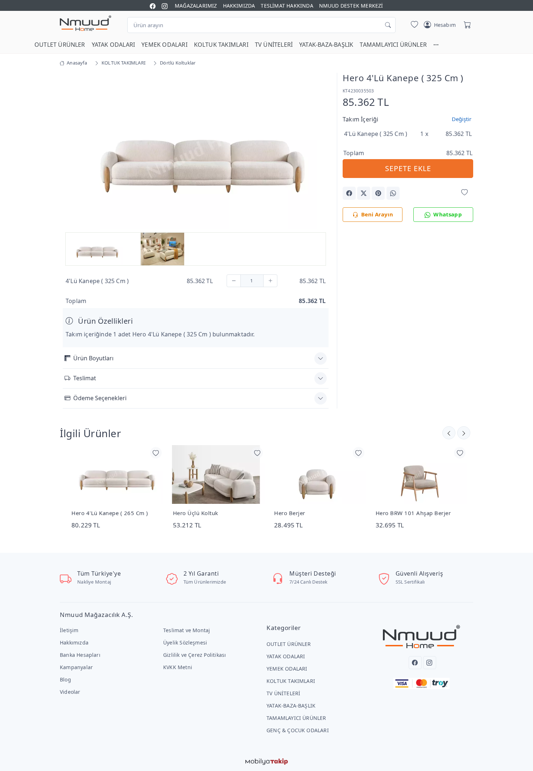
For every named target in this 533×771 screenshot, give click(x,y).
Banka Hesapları (80, 654)
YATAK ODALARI (113, 45)
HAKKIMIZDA (239, 5)
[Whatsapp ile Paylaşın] (393, 193)
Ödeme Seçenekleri (100, 398)
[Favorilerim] (413, 25)
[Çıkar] (234, 280)
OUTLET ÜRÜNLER (59, 45)
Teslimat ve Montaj (186, 630)
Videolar (70, 691)
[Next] (319, 152)
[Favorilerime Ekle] (464, 193)
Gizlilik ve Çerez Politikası (194, 654)
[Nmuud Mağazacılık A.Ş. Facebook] (153, 5)
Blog (65, 679)
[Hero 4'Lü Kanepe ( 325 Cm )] (196, 150)
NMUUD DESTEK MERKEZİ (351, 5)
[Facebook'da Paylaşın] (349, 193)
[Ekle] (270, 280)
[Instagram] (429, 662)
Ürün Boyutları (93, 358)
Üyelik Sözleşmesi (185, 642)
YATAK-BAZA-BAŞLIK (326, 45)
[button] (439, 44)
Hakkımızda (74, 642)
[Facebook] (415, 662)
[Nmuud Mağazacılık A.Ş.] (85, 23)
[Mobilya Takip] (266, 761)
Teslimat (84, 378)
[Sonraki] (448, 432)
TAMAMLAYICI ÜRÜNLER (393, 45)
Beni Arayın (377, 214)
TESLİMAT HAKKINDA (287, 5)
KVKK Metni (177, 667)
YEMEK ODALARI (164, 45)
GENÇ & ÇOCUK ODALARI (297, 730)
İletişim (69, 630)
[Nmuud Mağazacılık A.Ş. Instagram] (165, 5)
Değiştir (461, 119)
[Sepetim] (466, 25)
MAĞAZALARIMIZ (196, 5)
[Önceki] (463, 432)
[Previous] (71, 152)
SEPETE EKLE (408, 168)
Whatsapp (447, 214)
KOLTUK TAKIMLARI (221, 45)
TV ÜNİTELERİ (274, 45)
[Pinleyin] (378, 193)
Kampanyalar (76, 667)
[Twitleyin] (363, 193)
